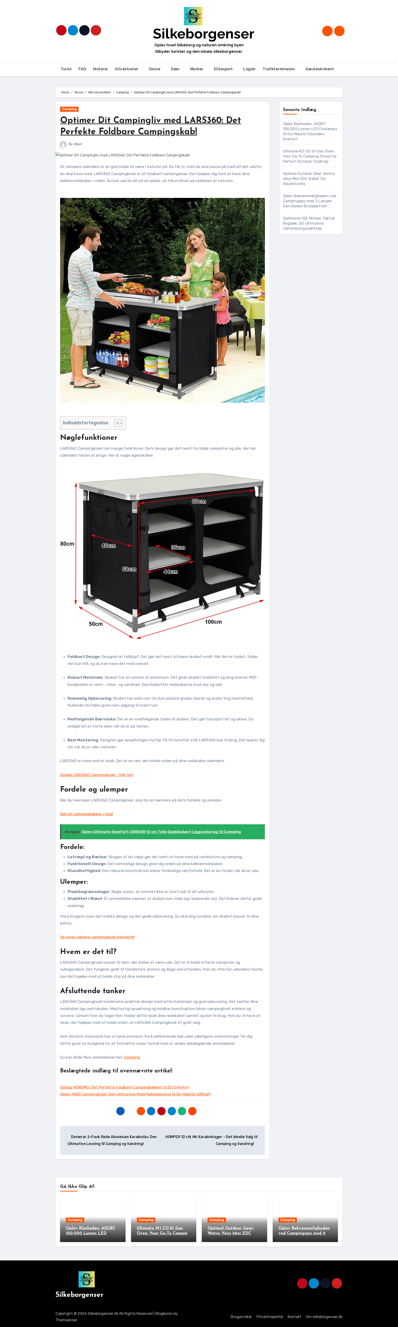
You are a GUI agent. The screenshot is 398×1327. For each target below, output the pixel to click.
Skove (155, 69)
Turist (66, 69)
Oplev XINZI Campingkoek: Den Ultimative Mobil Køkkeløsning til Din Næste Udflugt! (135, 1094)
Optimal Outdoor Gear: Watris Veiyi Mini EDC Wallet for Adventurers (309, 178)
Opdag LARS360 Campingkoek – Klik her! (96, 774)
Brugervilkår (241, 1317)
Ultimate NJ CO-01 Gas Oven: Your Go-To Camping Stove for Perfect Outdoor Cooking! (310, 156)
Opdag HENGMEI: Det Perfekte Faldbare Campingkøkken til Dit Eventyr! (124, 1087)
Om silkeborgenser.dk (324, 1317)
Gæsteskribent (320, 69)
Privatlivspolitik (270, 1317)
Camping (69, 109)
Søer (176, 69)
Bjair (78, 144)
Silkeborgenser (203, 34)
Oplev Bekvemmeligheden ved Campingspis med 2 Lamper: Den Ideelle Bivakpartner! (310, 201)
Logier (249, 69)
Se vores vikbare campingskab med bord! (97, 937)
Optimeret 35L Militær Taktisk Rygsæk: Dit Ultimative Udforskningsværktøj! (309, 223)
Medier (197, 69)
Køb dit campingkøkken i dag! (86, 814)
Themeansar (66, 1320)
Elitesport (224, 69)
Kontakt (294, 1317)
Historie (100, 69)
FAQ (82, 69)
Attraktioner (127, 69)
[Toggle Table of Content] (116, 423)
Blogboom (164, 1313)
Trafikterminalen (279, 69)
